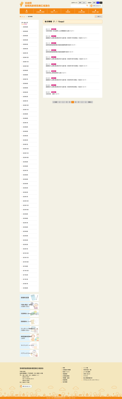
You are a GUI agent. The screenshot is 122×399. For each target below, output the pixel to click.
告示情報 (65, 382)
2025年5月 (25, 87)
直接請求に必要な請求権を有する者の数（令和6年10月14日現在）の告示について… (67, 65)
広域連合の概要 (40, 12)
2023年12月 (26, 148)
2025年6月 (25, 83)
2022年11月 (26, 205)
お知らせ (53, 36)
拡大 (84, 2)
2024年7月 (25, 122)
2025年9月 (25, 70)
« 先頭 (55, 102)
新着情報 (65, 379)
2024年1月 (25, 144)
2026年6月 (25, 31)
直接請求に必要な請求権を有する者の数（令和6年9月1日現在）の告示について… (66, 79)
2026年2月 (25, 48)
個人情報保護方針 (87, 378)
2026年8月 (25, 27)
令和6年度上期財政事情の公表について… (56, 72)
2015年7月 (25, 283)
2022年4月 (25, 235)
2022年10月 (26, 209)
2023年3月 (25, 187)
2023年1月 (25, 196)
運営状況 (53, 29)
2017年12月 (26, 270)
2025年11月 (26, 61)
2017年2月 (25, 275)
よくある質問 (86, 371)
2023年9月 (25, 161)
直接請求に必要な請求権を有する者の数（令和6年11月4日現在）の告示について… (67, 38)
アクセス (85, 375)
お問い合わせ (86, 373)
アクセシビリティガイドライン (91, 379)
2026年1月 (25, 53)
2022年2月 (25, 244)
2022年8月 (25, 218)
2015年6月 (25, 288)
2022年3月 (25, 240)
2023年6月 (25, 174)
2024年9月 (25, 114)
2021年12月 (26, 253)
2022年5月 (25, 231)
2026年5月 (25, 35)
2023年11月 (26, 153)
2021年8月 (25, 266)
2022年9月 (25, 214)
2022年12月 (26, 201)
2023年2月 (25, 192)
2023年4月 (25, 183)
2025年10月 (26, 66)
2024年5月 (25, 131)
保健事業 (68, 12)
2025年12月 (26, 57)
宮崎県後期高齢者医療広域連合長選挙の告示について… (60, 51)
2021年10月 (26, 261)
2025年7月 (25, 79)
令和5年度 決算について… (53, 93)
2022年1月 (25, 248)
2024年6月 (25, 127)
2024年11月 (26, 109)
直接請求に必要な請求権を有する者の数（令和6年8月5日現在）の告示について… (66, 86)
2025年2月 (25, 96)
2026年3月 (25, 44)
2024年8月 (25, 118)
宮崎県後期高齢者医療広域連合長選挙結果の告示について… (61, 44)
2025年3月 (25, 92)
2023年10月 (26, 157)
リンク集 (85, 367)
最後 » (90, 102)
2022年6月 (25, 227)
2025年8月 (25, 74)
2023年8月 (25, 166)
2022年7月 (25, 222)
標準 (80, 2)
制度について (54, 12)
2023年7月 (25, 170)
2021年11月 (26, 257)
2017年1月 (25, 279)
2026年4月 (25, 40)
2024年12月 (26, 105)
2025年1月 (25, 101)
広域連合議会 (81, 12)
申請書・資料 (95, 12)
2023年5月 (25, 179)
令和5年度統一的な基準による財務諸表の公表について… (60, 30)
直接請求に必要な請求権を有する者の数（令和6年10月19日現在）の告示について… (67, 58)
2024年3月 (25, 135)
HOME (26, 12)
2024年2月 (25, 140)
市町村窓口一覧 (87, 369)
